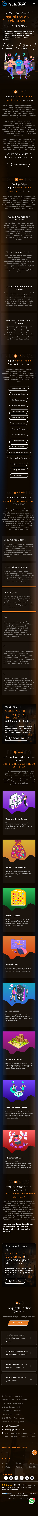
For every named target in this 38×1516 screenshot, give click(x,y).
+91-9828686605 (12, 1426)
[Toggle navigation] (34, 3)
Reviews (19, 1467)
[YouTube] (32, 1478)
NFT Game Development (12, 1396)
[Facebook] (5, 1478)
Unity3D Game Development (13, 1418)
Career (18, 1463)
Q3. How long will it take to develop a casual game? (16, 1366)
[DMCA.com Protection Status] (7, 1493)
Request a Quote (26, 47)
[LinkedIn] (27, 1478)
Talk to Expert (9, 47)
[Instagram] (11, 1478)
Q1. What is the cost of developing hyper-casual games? (15, 1338)
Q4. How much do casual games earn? (16, 1379)
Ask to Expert (21, 1323)
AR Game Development (11, 1411)
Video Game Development (12, 1403)
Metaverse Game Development (14, 1400)
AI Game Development (11, 1407)
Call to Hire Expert (20, 164)
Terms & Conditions (26, 1498)
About (5, 1463)
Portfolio (6, 1467)
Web (11, 1487)
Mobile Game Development (13, 1422)
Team (31, 1463)
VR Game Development (11, 1414)
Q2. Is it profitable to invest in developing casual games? (17, 1353)
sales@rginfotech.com (14, 1429)
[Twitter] (16, 1478)
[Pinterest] (21, 1478)
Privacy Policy (12, 1498)
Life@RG (32, 1467)
